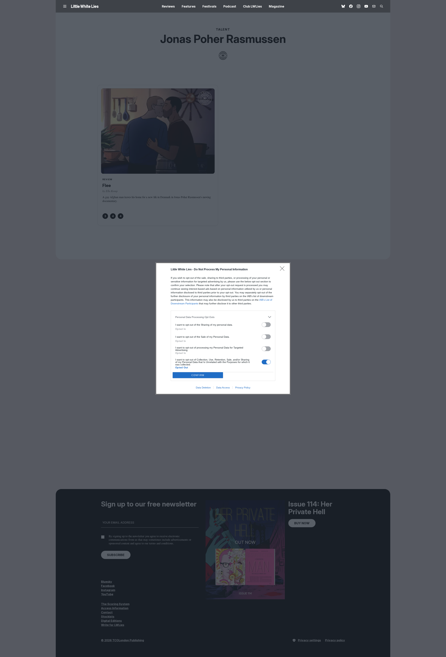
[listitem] (223, 317)
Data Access (223, 387)
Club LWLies (252, 6)
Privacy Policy (242, 387)
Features (188, 6)
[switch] (266, 324)
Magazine (276, 6)
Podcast (229, 6)
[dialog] (223, 328)
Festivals (209, 6)
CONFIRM (197, 375)
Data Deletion (203, 387)
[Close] (283, 269)
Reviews (168, 6)
